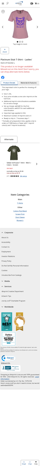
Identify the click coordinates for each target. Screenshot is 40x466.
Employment (6, 252)
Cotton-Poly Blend (20, 211)
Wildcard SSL (5, 364)
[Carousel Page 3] (22, 42)
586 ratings (23, 176)
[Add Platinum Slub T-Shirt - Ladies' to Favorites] (3, 11)
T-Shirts (20, 203)
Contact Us (6, 247)
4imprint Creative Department (12, 291)
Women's (20, 220)
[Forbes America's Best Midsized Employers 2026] (8, 339)
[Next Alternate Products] (37, 164)
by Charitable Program (13, 301)
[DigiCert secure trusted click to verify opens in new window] (9, 358)
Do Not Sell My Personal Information (15, 266)
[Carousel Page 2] (20, 42)
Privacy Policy (7, 261)
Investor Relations (8, 257)
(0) (37, 4)
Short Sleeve (20, 217)
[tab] (9, 83)
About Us (5, 237)
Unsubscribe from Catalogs (12, 275)
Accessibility (6, 242)
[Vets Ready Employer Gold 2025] (19, 321)
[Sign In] (32, 3)
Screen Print (20, 214)
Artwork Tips (6, 296)
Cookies (5, 271)
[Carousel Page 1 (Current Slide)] (17, 42)
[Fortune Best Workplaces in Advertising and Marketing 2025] (6, 321)
